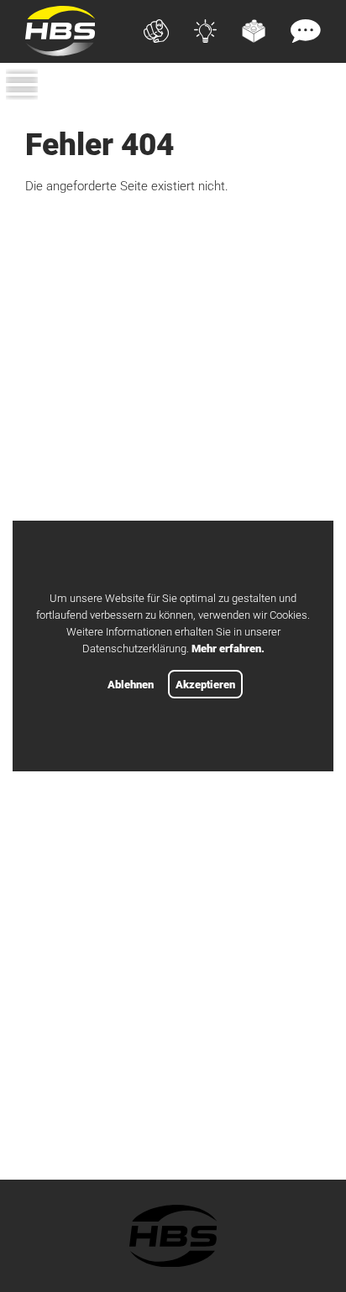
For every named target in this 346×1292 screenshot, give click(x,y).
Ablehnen (130, 684)
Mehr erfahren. (228, 648)
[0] (311, 112)
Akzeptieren (205, 684)
